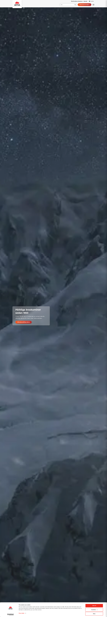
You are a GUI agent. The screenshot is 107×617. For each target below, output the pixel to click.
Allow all (94, 605)
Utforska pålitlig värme (23, 322)
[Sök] (75, 4)
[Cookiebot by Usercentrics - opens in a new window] (10, 615)
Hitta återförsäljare (84, 4)
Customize (93, 609)
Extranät (85, 1)
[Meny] (93, 5)
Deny (94, 613)
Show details (21, 613)
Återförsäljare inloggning (77, 1)
